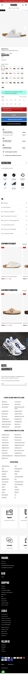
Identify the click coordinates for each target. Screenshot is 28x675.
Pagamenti (3, 598)
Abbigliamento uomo (19, 416)
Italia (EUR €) (10, 664)
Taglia (14, 96)
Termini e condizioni (6, 618)
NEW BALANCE (5, 466)
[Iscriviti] (25, 383)
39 (15, 100)
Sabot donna (17, 424)
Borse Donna (5, 413)
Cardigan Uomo (18, 447)
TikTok (2, 649)
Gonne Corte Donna (6, 424)
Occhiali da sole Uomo (20, 442)
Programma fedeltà (5, 590)
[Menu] (2, 5)
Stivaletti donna (18, 418)
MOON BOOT (5, 494)
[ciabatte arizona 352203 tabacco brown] (22, 82)
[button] (2, 27)
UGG (16, 466)
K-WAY (3, 492)
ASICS (3, 487)
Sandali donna (5, 411)
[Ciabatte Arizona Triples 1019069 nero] (14, 82)
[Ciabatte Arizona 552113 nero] (10, 82)
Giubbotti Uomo (18, 453)
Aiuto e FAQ (4, 600)
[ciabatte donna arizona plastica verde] (18, 73)
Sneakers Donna (18, 411)
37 (7, 100)
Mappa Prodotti (4, 629)
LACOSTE (17, 489)
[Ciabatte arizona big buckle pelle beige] (14, 77)
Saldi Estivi (3, 635)
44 (11, 104)
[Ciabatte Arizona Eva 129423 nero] (2, 87)
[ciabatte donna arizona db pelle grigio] (2, 77)
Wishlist (3, 586)
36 (3, 100)
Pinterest (3, 651)
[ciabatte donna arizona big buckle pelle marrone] (10, 73)
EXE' (16, 479)
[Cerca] (23, 5)
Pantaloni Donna (18, 413)
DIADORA (4, 476)
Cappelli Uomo (5, 445)
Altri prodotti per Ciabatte (8, 243)
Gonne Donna (5, 406)
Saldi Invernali (4, 633)
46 (19, 104)
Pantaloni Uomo (18, 437)
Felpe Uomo (4, 450)
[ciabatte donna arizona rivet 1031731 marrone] (6, 68)
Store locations (4, 605)
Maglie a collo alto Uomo (20, 455)
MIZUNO (17, 492)
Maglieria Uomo (5, 447)
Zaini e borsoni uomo (19, 450)
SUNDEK (4, 484)
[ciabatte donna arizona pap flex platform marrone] (22, 68)
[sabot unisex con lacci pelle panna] (11, 261)
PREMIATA (17, 471)
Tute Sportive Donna (6, 421)
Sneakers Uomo (5, 434)
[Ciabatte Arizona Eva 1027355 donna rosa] (14, 73)
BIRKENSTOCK (4, 49)
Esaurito (14, 115)
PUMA (16, 487)
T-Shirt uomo (5, 439)
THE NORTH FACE (19, 481)
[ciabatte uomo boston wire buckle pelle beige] (11, 307)
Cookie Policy (4, 614)
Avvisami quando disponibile (14, 123)
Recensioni (3, 563)
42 (3, 104)
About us (3, 561)
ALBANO (4, 473)
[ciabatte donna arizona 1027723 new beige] (6, 82)
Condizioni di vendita (6, 620)
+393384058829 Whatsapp (7, 565)
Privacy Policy (4, 616)
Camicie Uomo (5, 437)
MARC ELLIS (5, 471)
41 (23, 100)
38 (11, 100)
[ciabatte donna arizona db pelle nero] (6, 77)
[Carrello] (25, 5)
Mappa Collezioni (5, 627)
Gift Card (3, 588)
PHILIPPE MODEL (19, 484)
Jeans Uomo (4, 453)
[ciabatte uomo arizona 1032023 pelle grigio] (14, 68)
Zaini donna (4, 416)
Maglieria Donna (5, 426)
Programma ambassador (7, 592)
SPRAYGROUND (18, 468)
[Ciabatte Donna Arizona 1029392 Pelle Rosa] (18, 77)
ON (15, 494)
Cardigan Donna (18, 421)
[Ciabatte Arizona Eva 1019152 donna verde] (2, 82)
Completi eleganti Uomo (7, 455)
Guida (2, 576)
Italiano (2, 664)
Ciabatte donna (5, 418)
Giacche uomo (18, 434)
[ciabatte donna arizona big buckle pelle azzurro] (2, 73)
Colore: (4, 64)
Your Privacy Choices (6, 622)
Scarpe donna (18, 426)
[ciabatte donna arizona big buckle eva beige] (18, 68)
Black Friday (4, 631)
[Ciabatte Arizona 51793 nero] (18, 82)
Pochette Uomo (5, 442)
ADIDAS (4, 489)
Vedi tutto (24, 244)
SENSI (16, 473)
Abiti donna (4, 401)
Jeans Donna (17, 404)
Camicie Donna (5, 404)
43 (7, 104)
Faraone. (6, 668)
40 (19, 100)
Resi (2, 596)
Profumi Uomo (18, 439)
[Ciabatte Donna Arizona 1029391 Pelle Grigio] (22, 77)
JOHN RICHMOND (19, 476)
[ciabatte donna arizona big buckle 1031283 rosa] (10, 68)
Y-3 (15, 497)
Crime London (5, 481)
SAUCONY (4, 497)
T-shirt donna (18, 401)
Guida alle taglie (23, 96)
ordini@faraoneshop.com (7, 567)
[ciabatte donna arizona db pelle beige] (22, 73)
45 (15, 104)
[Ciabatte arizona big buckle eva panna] (10, 77)
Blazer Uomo (5, 458)
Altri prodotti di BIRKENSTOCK (9, 290)
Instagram (3, 647)
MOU (3, 468)
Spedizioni (3, 594)
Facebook (3, 645)
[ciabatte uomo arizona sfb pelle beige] (6, 73)
